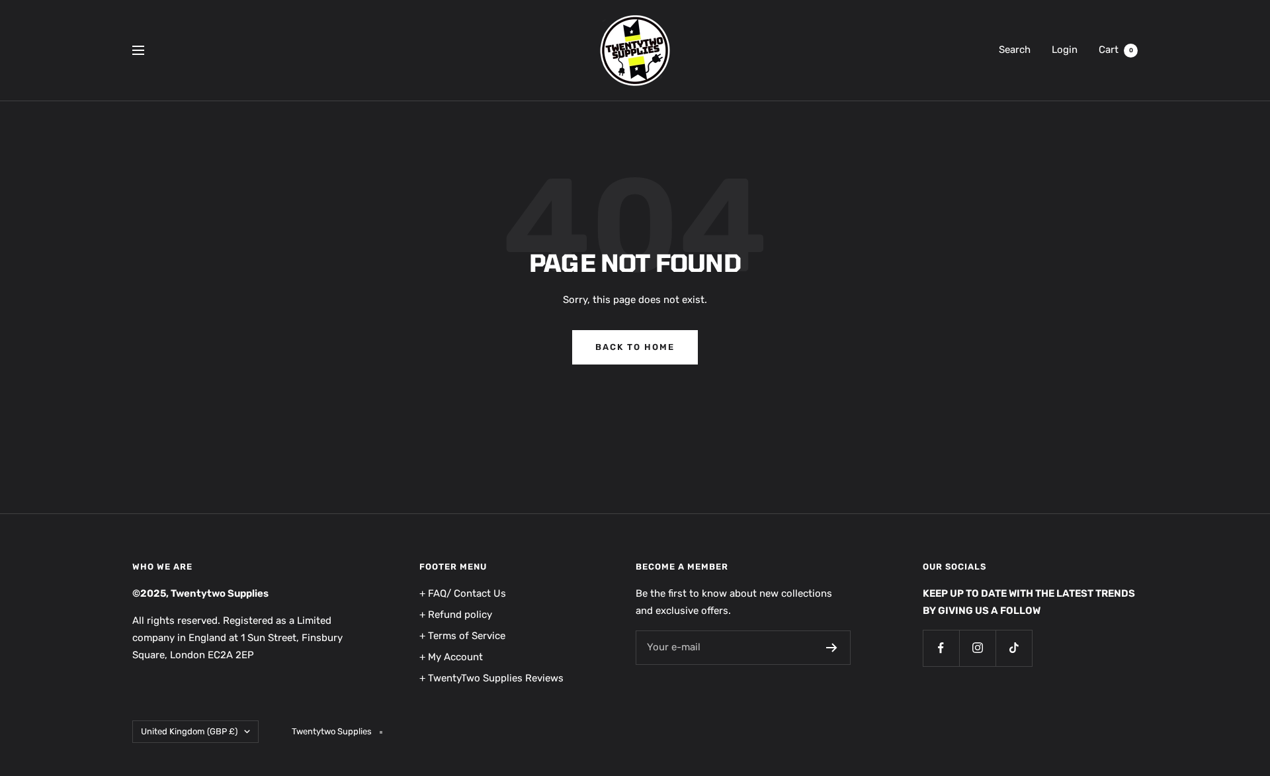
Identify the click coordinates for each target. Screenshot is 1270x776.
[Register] (831, 647)
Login (1065, 50)
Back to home (635, 347)
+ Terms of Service (462, 636)
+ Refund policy (455, 615)
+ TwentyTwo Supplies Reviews (491, 678)
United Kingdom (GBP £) (189, 731)
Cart (1116, 50)
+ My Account (451, 657)
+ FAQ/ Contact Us (462, 593)
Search (1015, 50)
